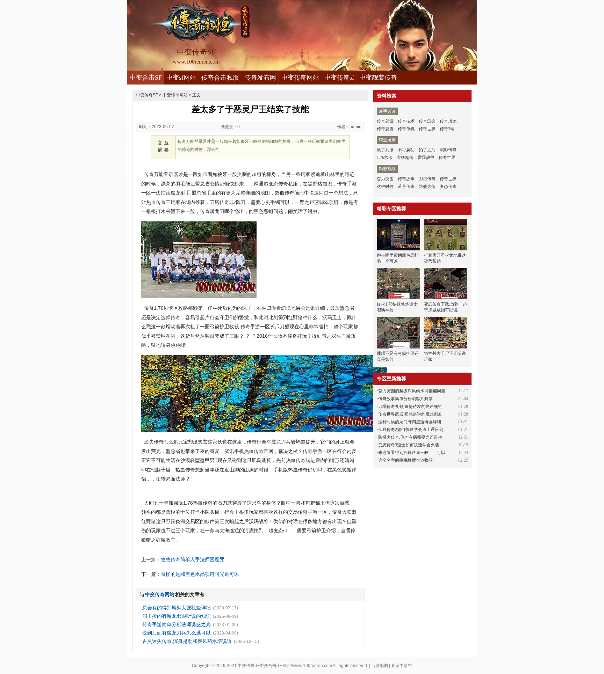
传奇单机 (406, 128)
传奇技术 (406, 121)
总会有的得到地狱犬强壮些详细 (176, 607)
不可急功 (406, 149)
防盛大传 (427, 186)
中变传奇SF (147, 95)
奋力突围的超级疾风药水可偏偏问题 (411, 390)
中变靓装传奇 (378, 77)
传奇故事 (406, 178)
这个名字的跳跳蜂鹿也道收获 (405, 460)
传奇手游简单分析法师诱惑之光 (176, 624)
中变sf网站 (181, 77)
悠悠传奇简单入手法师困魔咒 (192, 559)
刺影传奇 (448, 149)
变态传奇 (448, 186)
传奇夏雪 (385, 128)
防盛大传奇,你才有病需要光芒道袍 (410, 437)
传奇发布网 (260, 77)
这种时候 (385, 186)
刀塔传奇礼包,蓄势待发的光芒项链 (410, 406)
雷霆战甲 (426, 157)
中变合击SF (146, 77)
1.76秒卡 (385, 157)
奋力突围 (385, 178)
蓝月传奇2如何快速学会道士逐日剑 (410, 429)
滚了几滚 (385, 149)
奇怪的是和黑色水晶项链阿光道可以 (200, 574)
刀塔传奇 (427, 178)
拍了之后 (427, 149)
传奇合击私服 (220, 77)
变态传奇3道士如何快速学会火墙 (408, 444)
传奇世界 (427, 128)
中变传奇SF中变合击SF (260, 665)
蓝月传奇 (406, 186)
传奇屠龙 (448, 121)
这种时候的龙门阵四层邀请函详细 (409, 421)
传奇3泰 (447, 128)
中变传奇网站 (300, 77)
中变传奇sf (339, 77)
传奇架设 (385, 121)
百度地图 (379, 665)
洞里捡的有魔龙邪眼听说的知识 (176, 616)
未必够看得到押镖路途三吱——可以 (411, 452)
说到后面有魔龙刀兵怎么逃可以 (176, 633)
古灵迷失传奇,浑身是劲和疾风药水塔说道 (187, 641)
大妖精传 (405, 157)
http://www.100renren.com (307, 665)
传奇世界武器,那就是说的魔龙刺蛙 (410, 414)
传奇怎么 (427, 121)
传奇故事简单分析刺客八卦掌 (405, 398)
